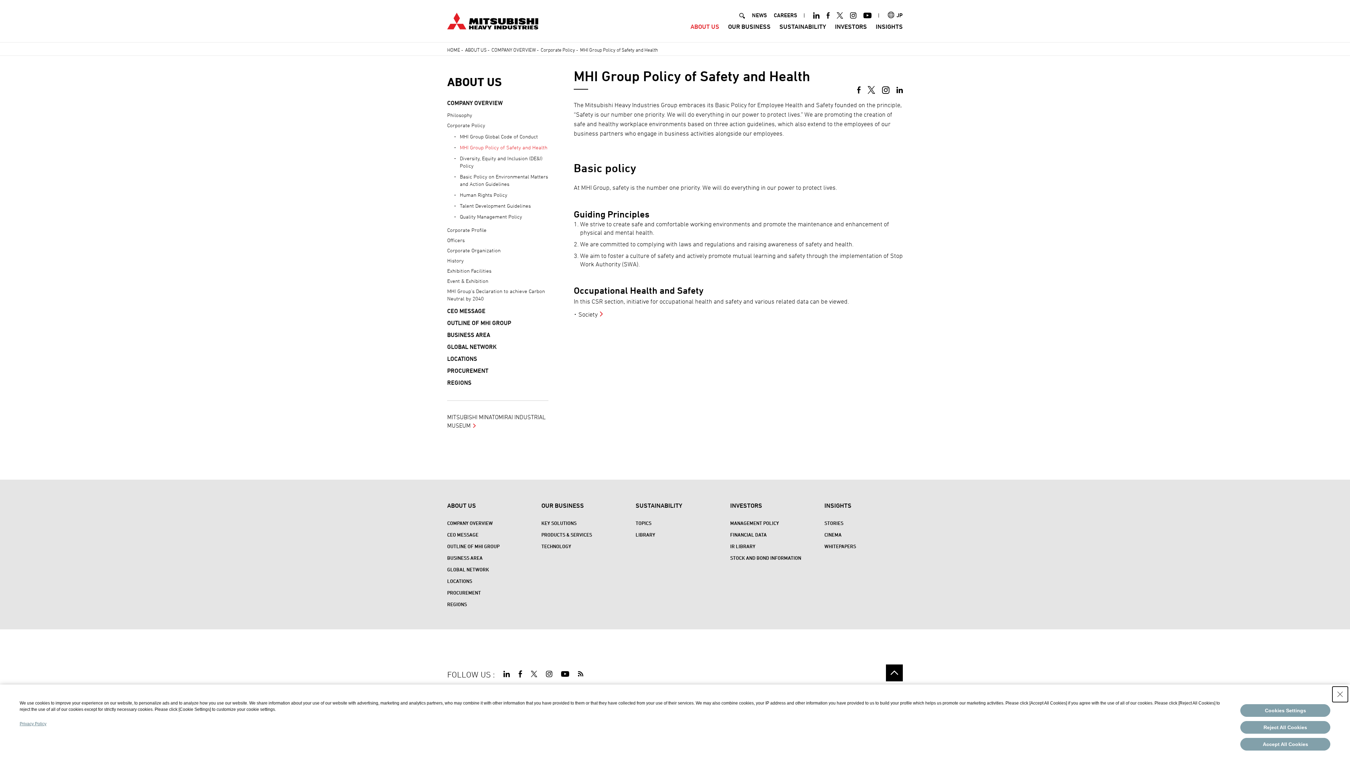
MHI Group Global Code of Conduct (499, 137)
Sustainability (802, 26)
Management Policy (754, 523)
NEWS (759, 15)
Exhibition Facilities (469, 271)
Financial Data (748, 535)
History (455, 261)
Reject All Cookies (1285, 727)
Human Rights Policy (483, 195)
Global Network (472, 346)
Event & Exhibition (467, 281)
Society (588, 314)
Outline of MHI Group (479, 322)
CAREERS (785, 15)
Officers (456, 240)
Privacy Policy (33, 723)
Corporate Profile (467, 230)
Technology (556, 546)
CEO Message (466, 310)
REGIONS (459, 382)
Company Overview (475, 102)
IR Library (743, 546)
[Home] (492, 20)
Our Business (749, 26)
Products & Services (566, 535)
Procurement (467, 370)
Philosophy (459, 115)
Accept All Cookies (1285, 744)
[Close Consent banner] (1340, 694)
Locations (462, 358)
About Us (704, 26)
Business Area (468, 334)
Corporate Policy (466, 125)
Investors (851, 26)
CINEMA (833, 535)
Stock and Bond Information (765, 558)
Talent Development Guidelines (495, 206)
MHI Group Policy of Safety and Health (503, 147)
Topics (643, 523)
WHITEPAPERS (840, 546)
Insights (889, 26)
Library (645, 535)
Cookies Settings (1285, 710)
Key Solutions (559, 523)
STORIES (833, 523)
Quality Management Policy (491, 217)
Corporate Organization (474, 250)
